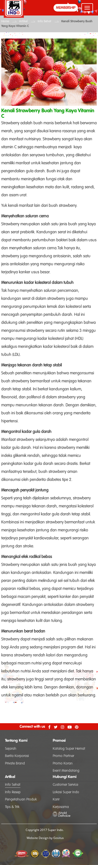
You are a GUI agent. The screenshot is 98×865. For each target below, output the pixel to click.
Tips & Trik (12, 807)
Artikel (23, 21)
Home (5, 21)
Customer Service (65, 784)
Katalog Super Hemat (69, 748)
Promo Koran (63, 763)
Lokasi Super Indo (66, 792)
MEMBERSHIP (65, 8)
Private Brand (15, 763)
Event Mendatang (66, 770)
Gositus (58, 838)
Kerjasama (61, 807)
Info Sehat (44, 21)
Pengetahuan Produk (21, 799)
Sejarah (10, 748)
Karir (56, 799)
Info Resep (13, 792)
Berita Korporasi (17, 756)
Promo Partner (63, 756)
